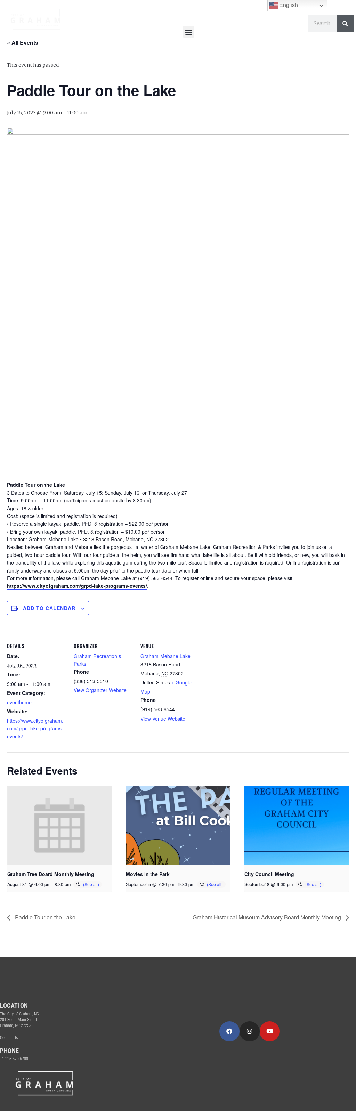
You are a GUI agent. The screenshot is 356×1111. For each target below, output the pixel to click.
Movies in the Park (148, 873)
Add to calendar (49, 608)
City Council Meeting (269, 873)
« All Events (22, 43)
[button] (188, 32)
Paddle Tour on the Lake (44, 917)
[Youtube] (270, 1031)
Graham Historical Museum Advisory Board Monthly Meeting (267, 917)
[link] (77, 586)
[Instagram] (250, 1031)
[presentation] (59, 825)
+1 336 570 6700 (14, 1058)
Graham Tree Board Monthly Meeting (50, 873)
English (288, 5)
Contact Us (9, 1037)
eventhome (19, 702)
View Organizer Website (100, 690)
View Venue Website (162, 718)
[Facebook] (229, 1031)
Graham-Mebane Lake (165, 655)
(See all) (91, 884)
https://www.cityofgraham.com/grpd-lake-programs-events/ (35, 728)
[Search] (345, 23)
